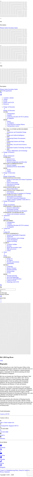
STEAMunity (10, 192)
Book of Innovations (12, 189)
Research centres (11, 160)
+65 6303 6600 (4, 432)
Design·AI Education (9, 110)
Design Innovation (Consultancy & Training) (19, 193)
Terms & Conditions (24, 470)
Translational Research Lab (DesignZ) (17, 211)
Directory (2, 438)
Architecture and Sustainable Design (16, 132)
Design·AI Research (8, 156)
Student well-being (12, 241)
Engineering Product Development (16, 138)
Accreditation (10, 123)
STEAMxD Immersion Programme (16, 198)
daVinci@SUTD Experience (14, 196)
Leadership (10, 266)
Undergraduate (11, 113)
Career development (12, 239)
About (5, 255)
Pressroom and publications (14, 279)
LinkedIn (2, 459)
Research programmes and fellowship (17, 162)
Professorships (10, 271)
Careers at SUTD (11, 280)
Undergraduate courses (13, 126)
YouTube (2, 455)
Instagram (2, 467)
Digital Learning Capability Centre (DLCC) (18, 199)
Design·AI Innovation (9, 176)
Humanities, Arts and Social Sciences (17, 144)
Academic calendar (8, 98)
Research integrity (11, 165)
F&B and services (11, 249)
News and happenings (13, 277)
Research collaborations (13, 208)
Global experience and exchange (15, 238)
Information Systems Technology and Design (19, 147)
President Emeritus (12, 269)
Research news (11, 159)
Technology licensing (12, 209)
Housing (9, 246)
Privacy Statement (5, 472)
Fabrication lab (11, 185)
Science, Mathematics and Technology (17, 150)
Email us (2, 435)
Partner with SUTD (8, 102)
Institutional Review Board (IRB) (16, 166)
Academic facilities (12, 244)
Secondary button (13, 28)
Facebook (2, 447)
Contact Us (3, 470)
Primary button (4, 28)
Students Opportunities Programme (16, 235)
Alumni (5, 99)
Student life (10, 236)
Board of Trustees (11, 268)
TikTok (2, 463)
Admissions (6, 219)
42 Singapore (10, 118)
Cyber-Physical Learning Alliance (16, 124)
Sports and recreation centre (14, 247)
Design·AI (9, 259)
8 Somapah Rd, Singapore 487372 (9, 425)
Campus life (6, 232)
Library (9, 121)
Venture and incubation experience (16, 214)
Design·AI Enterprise (9, 204)
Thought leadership (12, 276)
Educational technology (13, 184)
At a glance (10, 260)
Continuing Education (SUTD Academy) (18, 225)
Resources (6, 104)
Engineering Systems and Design (15, 141)
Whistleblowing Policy (12, 470)
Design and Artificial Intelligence (15, 135)
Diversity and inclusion (13, 262)
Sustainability (10, 263)
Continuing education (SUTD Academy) (18, 116)
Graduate (9, 115)
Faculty (5, 101)
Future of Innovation (12, 182)
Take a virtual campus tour (7, 422)
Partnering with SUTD (13, 282)
